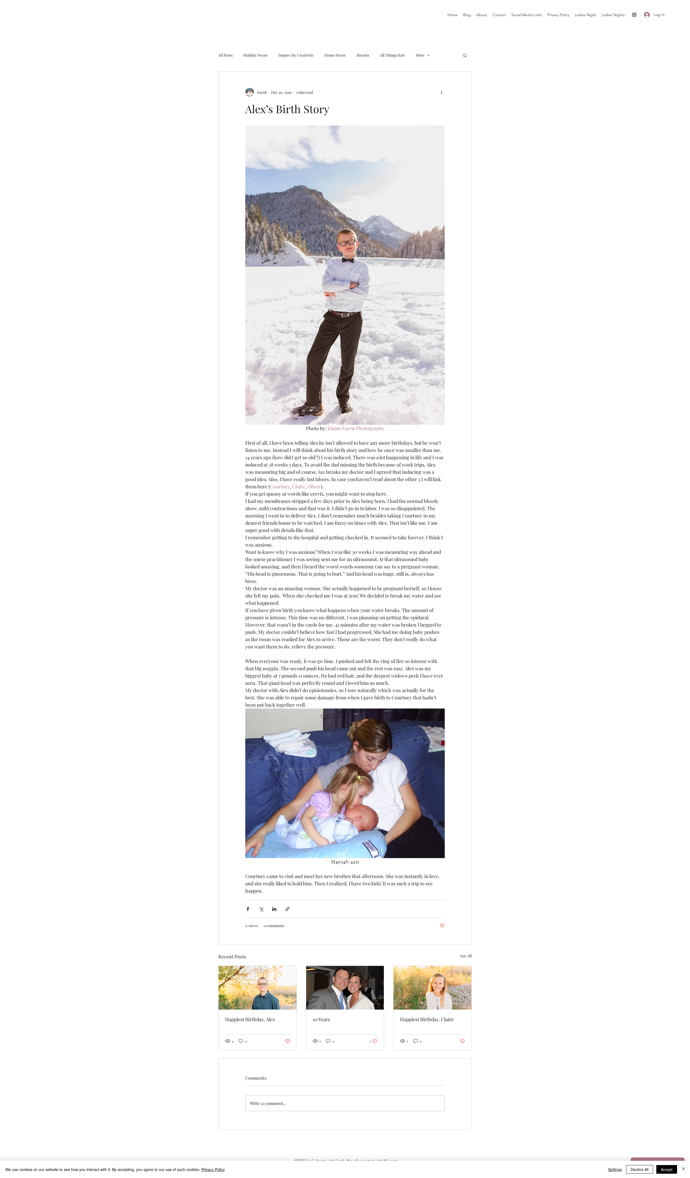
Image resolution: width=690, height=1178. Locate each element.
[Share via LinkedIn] (274, 908)
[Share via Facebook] (247, 908)
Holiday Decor (255, 55)
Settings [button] (615, 1169)
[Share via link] (287, 908)
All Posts (225, 55)
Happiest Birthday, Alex (250, 1019)
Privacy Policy (213, 1169)
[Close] (683, 1169)
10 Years (321, 1019)
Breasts (363, 55)
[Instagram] (634, 15)
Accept (666, 1169)
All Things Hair (392, 55)
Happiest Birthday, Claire (427, 1019)
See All (466, 955)
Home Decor (335, 55)
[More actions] (441, 92)
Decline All (639, 1169)
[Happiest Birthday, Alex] (257, 988)
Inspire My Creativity (296, 55)
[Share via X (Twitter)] (261, 908)
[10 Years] (345, 988)
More (420, 55)
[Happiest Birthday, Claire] (432, 988)
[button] (464, 55)
